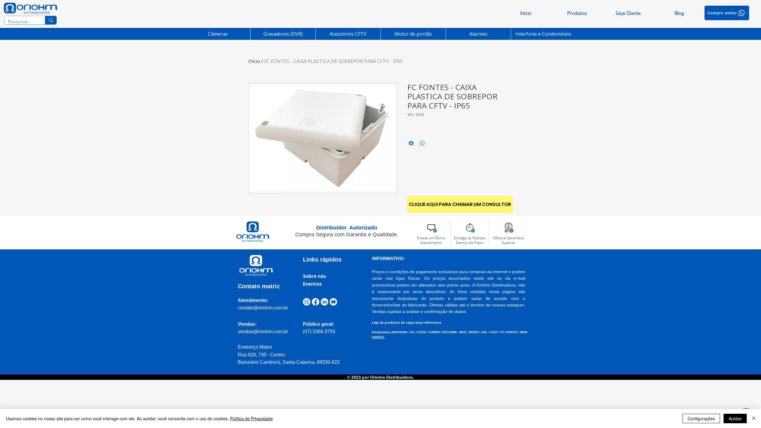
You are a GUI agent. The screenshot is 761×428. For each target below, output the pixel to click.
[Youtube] (333, 302)
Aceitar (735, 418)
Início (254, 61)
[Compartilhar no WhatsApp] (422, 143)
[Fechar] (753, 418)
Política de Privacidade (251, 418)
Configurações (701, 418)
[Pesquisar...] (50, 20)
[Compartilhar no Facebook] (411, 143)
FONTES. (378, 337)
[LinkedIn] (324, 302)
